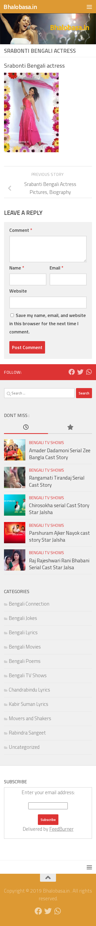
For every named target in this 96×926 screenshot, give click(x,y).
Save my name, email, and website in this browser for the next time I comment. (47, 323)
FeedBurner (61, 829)
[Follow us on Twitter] (80, 372)
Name (16, 267)
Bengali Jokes (23, 618)
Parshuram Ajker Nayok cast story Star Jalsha (59, 536)
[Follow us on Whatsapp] (89, 372)
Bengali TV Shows (46, 443)
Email (56, 267)
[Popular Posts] (70, 427)
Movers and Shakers (30, 718)
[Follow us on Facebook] (72, 372)
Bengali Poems (25, 661)
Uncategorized (24, 747)
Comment (20, 230)
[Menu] (89, 6)
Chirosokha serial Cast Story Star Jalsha (59, 509)
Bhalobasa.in (20, 6)
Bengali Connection (29, 603)
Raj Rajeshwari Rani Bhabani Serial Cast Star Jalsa (59, 564)
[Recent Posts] (26, 427)
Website (18, 290)
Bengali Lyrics (23, 632)
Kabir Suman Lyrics (28, 704)
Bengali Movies (25, 646)
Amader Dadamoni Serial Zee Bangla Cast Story (59, 454)
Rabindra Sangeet (27, 732)
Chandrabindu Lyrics (29, 689)
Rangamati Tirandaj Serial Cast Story (57, 481)
